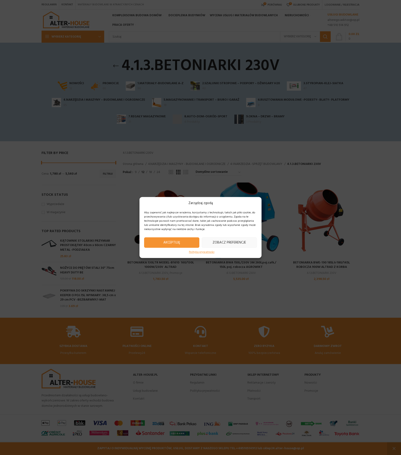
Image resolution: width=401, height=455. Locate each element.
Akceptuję (171, 242)
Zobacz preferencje (229, 242)
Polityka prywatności (201, 252)
